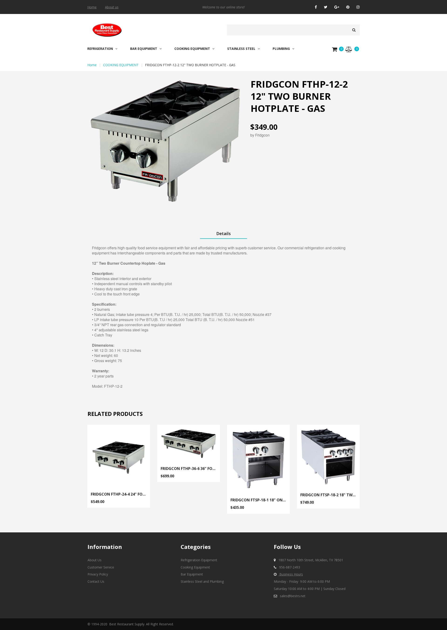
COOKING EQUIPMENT (192, 49)
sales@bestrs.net (292, 596)
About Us (95, 560)
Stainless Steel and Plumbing (202, 581)
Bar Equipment (192, 574)
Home (92, 7)
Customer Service (101, 567)
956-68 (284, 567)
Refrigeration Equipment (199, 560)
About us (112, 7)
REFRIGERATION (100, 49)
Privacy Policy (98, 574)
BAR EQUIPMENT (143, 49)
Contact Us (96, 581)
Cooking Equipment (195, 567)
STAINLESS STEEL (241, 49)
